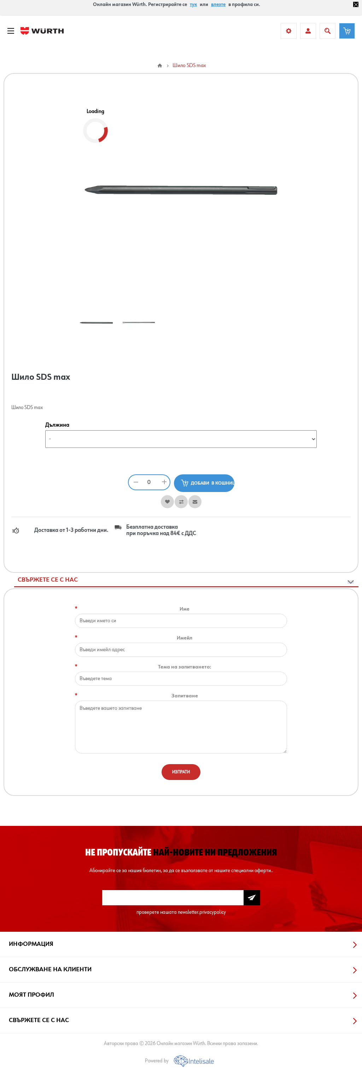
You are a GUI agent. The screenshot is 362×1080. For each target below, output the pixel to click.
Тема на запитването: (184, 667)
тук (193, 4)
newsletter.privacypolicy (202, 912)
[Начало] (159, 65)
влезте (218, 4)
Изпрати (181, 772)
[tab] (186, 580)
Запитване (184, 695)
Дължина (57, 425)
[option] (96, 322)
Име (184, 609)
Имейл (184, 638)
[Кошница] (347, 31)
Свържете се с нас (48, 580)
